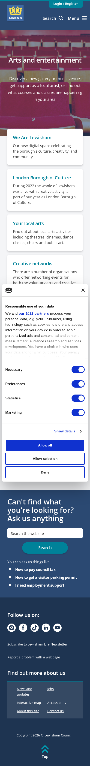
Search (49, 18)
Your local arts (28, 223)
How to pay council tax (35, 569)
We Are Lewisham (32, 137)
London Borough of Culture (42, 178)
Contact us (55, 711)
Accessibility (56, 702)
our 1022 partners (34, 313)
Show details (64, 431)
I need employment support (39, 585)
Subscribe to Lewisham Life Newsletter (37, 644)
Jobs (50, 689)
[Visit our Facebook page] (23, 629)
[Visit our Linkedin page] (46, 629)
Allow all (45, 445)
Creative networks (32, 263)
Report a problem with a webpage (33, 657)
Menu (73, 18)
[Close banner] (83, 290)
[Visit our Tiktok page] (34, 629)
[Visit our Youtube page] (57, 629)
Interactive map (29, 702)
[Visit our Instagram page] (11, 629)
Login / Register (65, 3)
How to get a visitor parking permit (46, 577)
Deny (45, 472)
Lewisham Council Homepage (15, 13)
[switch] (78, 383)
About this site (28, 711)
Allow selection (45, 459)
